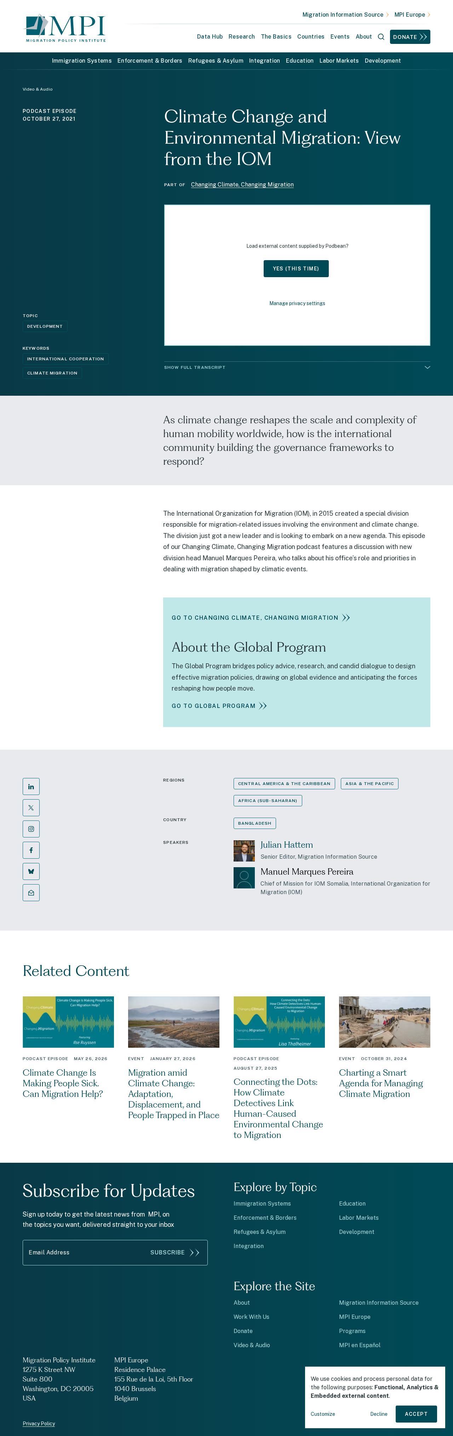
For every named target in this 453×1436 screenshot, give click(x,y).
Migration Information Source (343, 14)
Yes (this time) (296, 268)
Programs (352, 1331)
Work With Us (251, 1317)
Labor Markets (339, 60)
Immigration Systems (82, 60)
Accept (416, 1414)
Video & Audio (252, 1345)
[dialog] (375, 1397)
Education (300, 60)
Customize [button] (323, 1414)
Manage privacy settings (297, 303)
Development (383, 60)
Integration (264, 60)
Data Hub (210, 36)
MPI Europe (410, 14)
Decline (379, 1414)
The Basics (276, 36)
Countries (311, 36)
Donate (405, 37)
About (242, 1302)
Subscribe (167, 1252)
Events (340, 36)
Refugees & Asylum (215, 60)
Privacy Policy (39, 1423)
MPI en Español (359, 1345)
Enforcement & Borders (150, 60)
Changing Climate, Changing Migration (242, 184)
